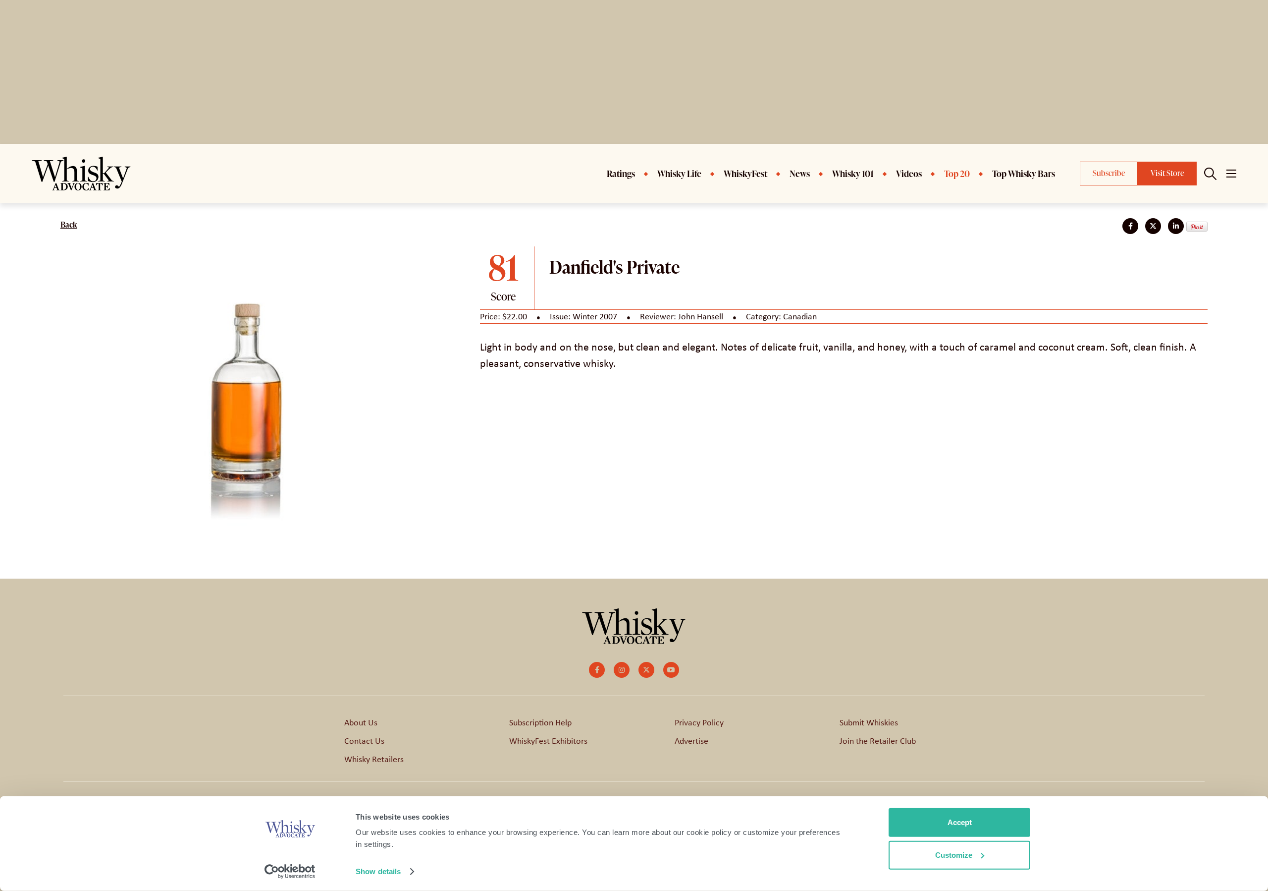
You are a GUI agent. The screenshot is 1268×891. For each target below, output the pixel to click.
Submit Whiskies (869, 722)
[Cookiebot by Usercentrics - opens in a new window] (290, 871)
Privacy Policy (699, 722)
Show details (378, 871)
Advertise (691, 741)
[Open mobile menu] (1231, 173)
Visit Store (1167, 173)
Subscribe (1109, 173)
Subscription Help (540, 722)
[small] (597, 670)
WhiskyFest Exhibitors (548, 741)
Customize (953, 854)
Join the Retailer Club (878, 741)
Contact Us (364, 741)
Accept (960, 822)
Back (68, 224)
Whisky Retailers (374, 759)
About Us (360, 722)
